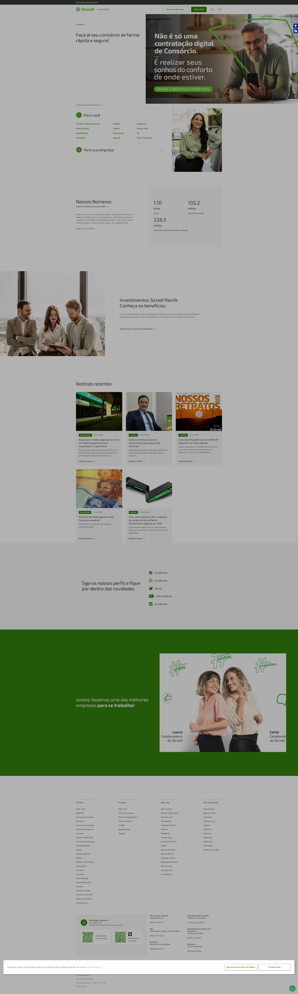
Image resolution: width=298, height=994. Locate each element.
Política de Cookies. (93, 967)
